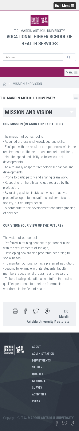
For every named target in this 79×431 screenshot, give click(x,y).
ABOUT (36, 347)
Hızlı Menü (63, 6)
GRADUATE (39, 381)
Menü (70, 72)
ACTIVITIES (39, 394)
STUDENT (38, 367)
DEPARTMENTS (41, 360)
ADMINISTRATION (43, 353)
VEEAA (36, 401)
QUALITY (37, 374)
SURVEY (37, 387)
